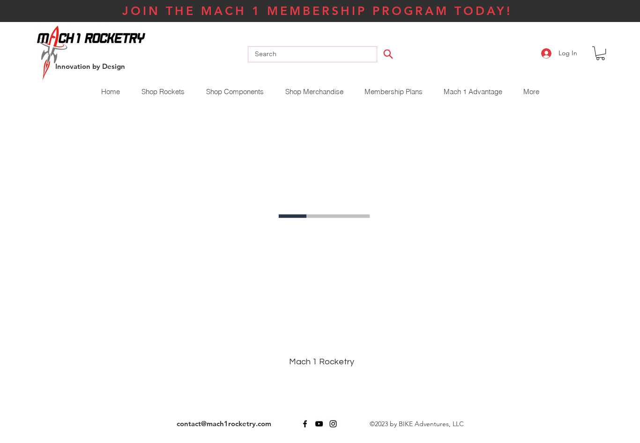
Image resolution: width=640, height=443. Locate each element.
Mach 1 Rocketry (321, 361)
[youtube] (319, 423)
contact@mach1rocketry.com (224, 423)
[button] (600, 53)
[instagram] (333, 423)
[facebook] (305, 423)
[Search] (388, 54)
